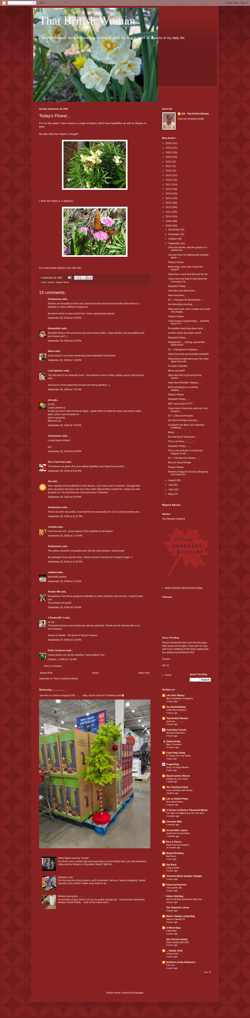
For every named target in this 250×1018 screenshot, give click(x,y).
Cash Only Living (175, 752)
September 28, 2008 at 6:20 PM (64, 317)
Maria (51, 351)
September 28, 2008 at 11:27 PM (65, 516)
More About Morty (174, 802)
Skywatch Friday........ (179, 337)
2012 (169, 207)
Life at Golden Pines (177, 798)
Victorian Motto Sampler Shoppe (184, 876)
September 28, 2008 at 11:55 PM (65, 561)
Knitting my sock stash (177, 779)
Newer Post (46, 673)
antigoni (52, 572)
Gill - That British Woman (195, 113)
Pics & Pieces (174, 841)
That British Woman (87, 20)
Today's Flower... (176, 262)
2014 (169, 198)
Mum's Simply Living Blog (180, 916)
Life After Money (175, 695)
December (174, 229)
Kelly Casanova (56, 650)
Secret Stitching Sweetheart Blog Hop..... (185, 899)
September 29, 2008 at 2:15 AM (64, 581)
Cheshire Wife (174, 821)
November (174, 234)
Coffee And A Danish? (176, 710)
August (172, 480)
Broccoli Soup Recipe (179, 462)
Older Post (143, 673)
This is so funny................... (181, 441)
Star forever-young (176, 939)
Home (95, 673)
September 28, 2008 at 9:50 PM (64, 497)
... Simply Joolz (174, 950)
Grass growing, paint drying (179, 790)
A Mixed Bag (173, 927)
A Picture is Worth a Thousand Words (187, 810)
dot (49, 481)
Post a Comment (53, 666)
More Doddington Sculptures (179, 698)
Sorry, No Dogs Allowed (177, 767)
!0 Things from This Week (178, 756)
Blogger (139, 992)
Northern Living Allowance (181, 962)
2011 (169, 212)
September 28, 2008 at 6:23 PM (64, 340)
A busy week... (173, 953)
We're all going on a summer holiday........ (183, 388)
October (172, 238)
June (171, 489)
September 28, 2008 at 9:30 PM (64, 471)
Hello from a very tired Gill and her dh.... (189, 274)
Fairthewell (171, 931)
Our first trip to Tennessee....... (183, 437)
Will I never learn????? (180, 403)
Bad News (171, 856)
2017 (169, 184)
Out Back (171, 864)
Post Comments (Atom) (66, 678)
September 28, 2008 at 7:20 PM (64, 389)
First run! (170, 965)
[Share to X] (83, 278)
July (170, 484)
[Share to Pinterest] (91, 278)
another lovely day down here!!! (184, 333)
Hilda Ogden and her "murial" (73, 858)
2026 (169, 143)
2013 (169, 202)
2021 (169, 166)
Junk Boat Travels (176, 730)
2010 (169, 216)
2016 (169, 189)
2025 (169, 147)
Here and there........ (178, 295)
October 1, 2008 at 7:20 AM (62, 659)
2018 (169, 180)
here (82, 313)
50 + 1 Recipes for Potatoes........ (185, 349)
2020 (169, 170)
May (170, 494)
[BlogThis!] (80, 278)
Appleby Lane (65, 877)
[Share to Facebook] (87, 278)
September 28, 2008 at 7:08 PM (64, 360)
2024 (169, 152)
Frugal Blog (172, 764)
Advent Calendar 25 (175, 919)
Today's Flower (176, 394)
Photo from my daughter (177, 845)
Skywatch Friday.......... (179, 446)
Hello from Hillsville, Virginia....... (185, 382)
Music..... (172, 432)
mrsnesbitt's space (177, 830)
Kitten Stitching (174, 896)
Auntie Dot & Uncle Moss (178, 833)
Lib (49, 400)
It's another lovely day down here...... (187, 328)
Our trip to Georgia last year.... (183, 420)
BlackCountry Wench (178, 776)
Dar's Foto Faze (56, 462)
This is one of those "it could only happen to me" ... (185, 452)
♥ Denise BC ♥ (56, 617)
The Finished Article (177, 787)
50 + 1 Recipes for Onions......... (184, 458)
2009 (169, 221)
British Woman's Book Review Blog (183, 588)
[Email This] (76, 278)
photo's (51, 282)
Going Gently (173, 741)
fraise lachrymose (176, 884)
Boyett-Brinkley (175, 853)
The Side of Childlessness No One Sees (185, 813)
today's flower (62, 282)
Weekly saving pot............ (71, 896)
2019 (169, 175)
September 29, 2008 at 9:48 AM (64, 607)
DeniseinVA (54, 328)
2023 (169, 157)
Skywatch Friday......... (179, 286)
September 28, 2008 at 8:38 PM (64, 451)
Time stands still (173, 887)
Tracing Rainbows (176, 707)
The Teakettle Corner (177, 907)
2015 (169, 193)
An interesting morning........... (183, 304)
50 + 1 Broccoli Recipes (180, 415)
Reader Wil (54, 591)
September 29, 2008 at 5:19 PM (64, 639)
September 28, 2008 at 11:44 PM (65, 535)
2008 (169, 225)
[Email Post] (69, 277)
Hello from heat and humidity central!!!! (188, 354)
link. (79, 267)
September (174, 243)
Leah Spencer (55, 370)
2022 (169, 161)
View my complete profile (191, 118)
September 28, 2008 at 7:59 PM (64, 425)
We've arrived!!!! (176, 370)
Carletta (52, 527)
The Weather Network (173, 519)
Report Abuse (171, 504)
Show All (207, 972)
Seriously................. (52, 689)
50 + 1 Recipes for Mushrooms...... (186, 299)
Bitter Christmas (173, 744)
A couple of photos (178, 366)
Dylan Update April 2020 (177, 942)
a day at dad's (172, 868)
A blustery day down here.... (182, 290)
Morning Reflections (175, 733)
